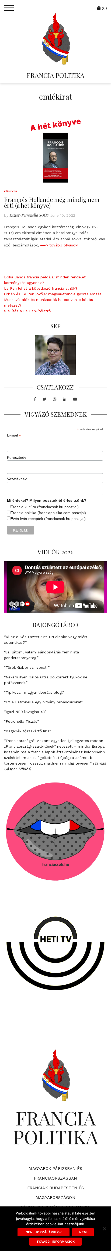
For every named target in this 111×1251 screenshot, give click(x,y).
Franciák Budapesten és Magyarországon (55, 1192)
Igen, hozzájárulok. (44, 1232)
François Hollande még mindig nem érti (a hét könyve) (51, 202)
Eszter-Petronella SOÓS (29, 215)
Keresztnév (16, 457)
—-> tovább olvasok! (59, 245)
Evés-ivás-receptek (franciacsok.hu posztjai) (48, 519)
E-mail (14, 435)
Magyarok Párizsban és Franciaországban (55, 1173)
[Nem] (104, 1228)
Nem (83, 1232)
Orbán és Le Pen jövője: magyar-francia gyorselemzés (53, 294)
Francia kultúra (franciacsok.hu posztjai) (45, 507)
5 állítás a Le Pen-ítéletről (28, 311)
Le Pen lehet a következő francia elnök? (41, 288)
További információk (55, 1241)
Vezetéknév (17, 479)
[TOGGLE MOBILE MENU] (9, 8)
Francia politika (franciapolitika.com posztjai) (48, 513)
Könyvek (10, 191)
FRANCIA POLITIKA (55, 75)
